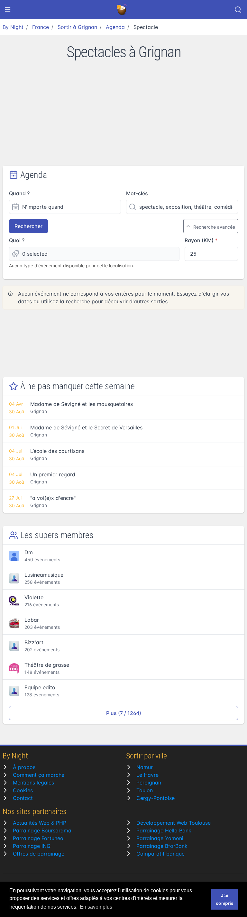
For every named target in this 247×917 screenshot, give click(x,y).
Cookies (23, 790)
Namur (144, 767)
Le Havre (147, 775)
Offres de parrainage (38, 853)
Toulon (144, 790)
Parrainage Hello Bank (163, 830)
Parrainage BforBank (162, 846)
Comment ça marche (38, 775)
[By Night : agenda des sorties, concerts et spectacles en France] (122, 9)
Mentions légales (33, 782)
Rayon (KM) (199, 240)
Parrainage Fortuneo (38, 838)
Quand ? (19, 193)
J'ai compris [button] (224, 899)
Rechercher (28, 226)
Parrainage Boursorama (42, 830)
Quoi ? (16, 240)
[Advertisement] (123, 117)
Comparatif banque (160, 853)
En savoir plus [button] (96, 907)
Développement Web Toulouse (173, 823)
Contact (23, 798)
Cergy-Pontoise (155, 798)
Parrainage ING (31, 846)
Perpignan (148, 782)
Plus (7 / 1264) (123, 713)
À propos (24, 767)
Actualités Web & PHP (39, 823)
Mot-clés (137, 193)
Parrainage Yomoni (159, 838)
